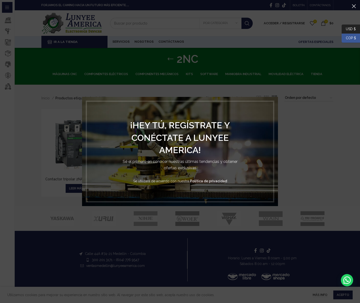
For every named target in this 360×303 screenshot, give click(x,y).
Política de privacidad (208, 181)
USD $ (351, 28)
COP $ (349, 38)
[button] (347, 280)
